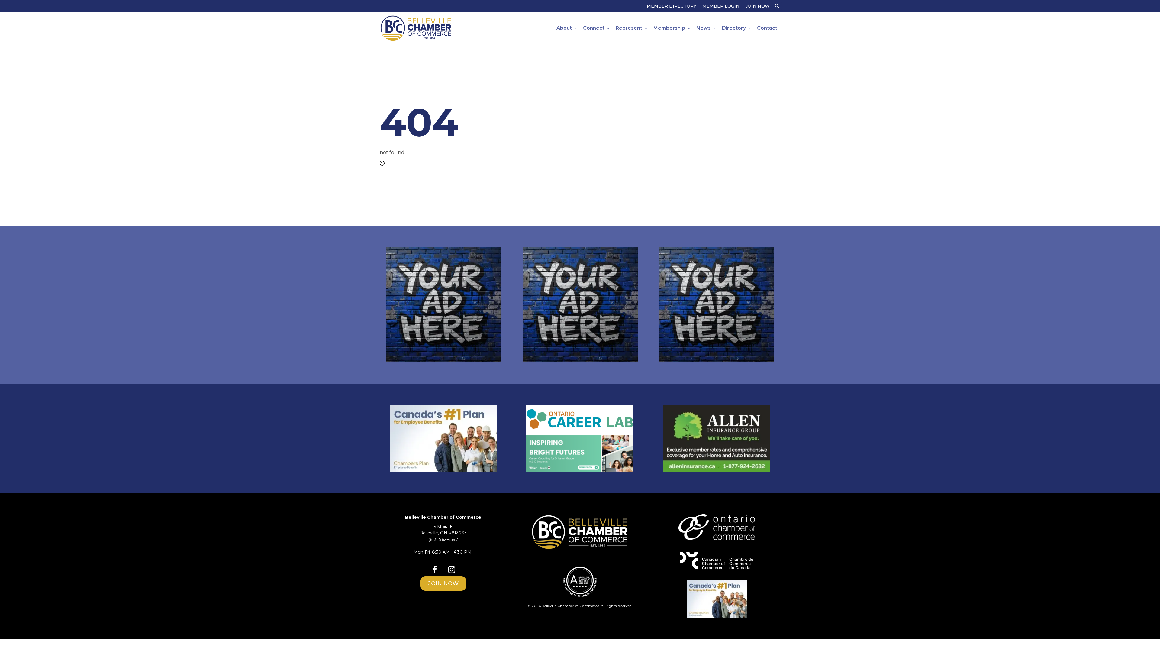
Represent (629, 28)
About (564, 28)
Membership (669, 28)
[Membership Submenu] (689, 28)
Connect (593, 28)
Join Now (758, 6)
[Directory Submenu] (750, 28)
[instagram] (451, 569)
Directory (734, 28)
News (703, 28)
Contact (767, 28)
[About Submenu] (576, 28)
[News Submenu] (715, 28)
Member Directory (671, 6)
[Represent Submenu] (646, 28)
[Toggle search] (777, 6)
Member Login (721, 6)
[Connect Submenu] (608, 28)
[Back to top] (1145, 638)
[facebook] (434, 569)
